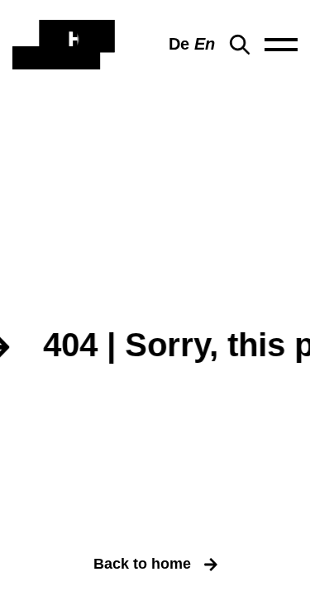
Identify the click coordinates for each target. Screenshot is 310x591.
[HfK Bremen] (63, 44)
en (204, 44)
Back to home (142, 563)
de (179, 44)
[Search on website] (239, 44)
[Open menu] (281, 44)
